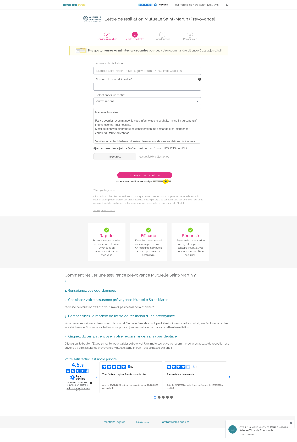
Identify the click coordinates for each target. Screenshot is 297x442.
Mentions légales (114, 422)
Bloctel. (180, 203)
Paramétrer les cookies (175, 422)
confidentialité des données (178, 199)
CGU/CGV (143, 422)
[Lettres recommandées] (227, 4)
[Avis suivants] (229, 377)
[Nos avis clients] (154, 4)
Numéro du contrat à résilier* (114, 79)
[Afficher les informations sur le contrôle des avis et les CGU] (91, 383)
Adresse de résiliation (109, 63)
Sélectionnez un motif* (110, 95)
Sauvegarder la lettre (104, 210)
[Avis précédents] (96, 377)
